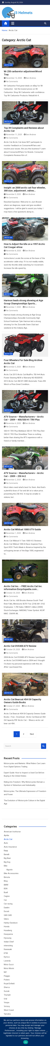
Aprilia (6, 835)
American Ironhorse (12, 831)
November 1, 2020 (13, 533)
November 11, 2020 (14, 135)
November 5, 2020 (13, 367)
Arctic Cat (8, 65)
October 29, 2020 (13, 649)
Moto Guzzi (9, 964)
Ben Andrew (31, 78)
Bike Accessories (11, 873)
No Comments (12, 81)
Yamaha (7, 1014)
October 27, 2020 (13, 706)
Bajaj (6, 850)
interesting (8, 945)
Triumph (7, 995)
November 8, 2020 (13, 251)
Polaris (7, 980)
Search (43, 746)
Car (5, 900)
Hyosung (7, 938)
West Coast (9, 1010)
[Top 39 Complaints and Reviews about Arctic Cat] (25, 112)
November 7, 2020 (13, 307)
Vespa (6, 1002)
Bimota (7, 877)
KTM (6, 953)
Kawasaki (8, 949)
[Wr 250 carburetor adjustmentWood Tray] (25, 56)
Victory (7, 1006)
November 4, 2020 (13, 423)
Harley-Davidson (11, 923)
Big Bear (7, 858)
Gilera (6, 919)
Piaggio (7, 976)
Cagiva (6, 896)
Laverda (7, 961)
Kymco (7, 957)
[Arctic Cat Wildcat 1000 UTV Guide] (25, 514)
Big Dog (7, 862)
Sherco (7, 987)
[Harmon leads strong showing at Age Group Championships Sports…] (25, 285)
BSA (5, 888)
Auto (6, 843)
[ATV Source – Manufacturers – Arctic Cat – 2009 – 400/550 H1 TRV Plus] (25, 401)
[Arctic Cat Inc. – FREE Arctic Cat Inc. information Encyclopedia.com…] (25, 571)
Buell (6, 892)
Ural (5, 999)
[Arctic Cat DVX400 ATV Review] (25, 631)
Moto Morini (9, 968)
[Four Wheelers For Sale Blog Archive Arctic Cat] (25, 345)
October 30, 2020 (13, 593)
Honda (6, 926)
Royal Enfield (9, 983)
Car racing (8, 904)
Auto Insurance (10, 847)
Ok (25, 1042)
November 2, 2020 (13, 480)
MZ (5, 972)
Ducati (6, 911)
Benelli (6, 854)
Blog (6, 881)
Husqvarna (8, 934)
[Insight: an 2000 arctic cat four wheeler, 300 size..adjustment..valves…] (25, 172)
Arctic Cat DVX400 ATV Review (20, 646)
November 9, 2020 (13, 194)
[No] (47, 1031)
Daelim (6, 907)
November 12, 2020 (14, 78)
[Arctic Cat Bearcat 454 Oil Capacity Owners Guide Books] (25, 684)
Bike (5, 866)
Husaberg (8, 930)
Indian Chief (9, 942)
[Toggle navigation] (12, 23)
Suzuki (6, 991)
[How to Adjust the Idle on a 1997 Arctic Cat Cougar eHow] (25, 229)
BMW (6, 885)
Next (32, 734)
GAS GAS (8, 915)
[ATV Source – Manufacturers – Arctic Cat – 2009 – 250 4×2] (25, 458)
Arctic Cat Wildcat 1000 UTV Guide (22, 529)
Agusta (9, 869)
